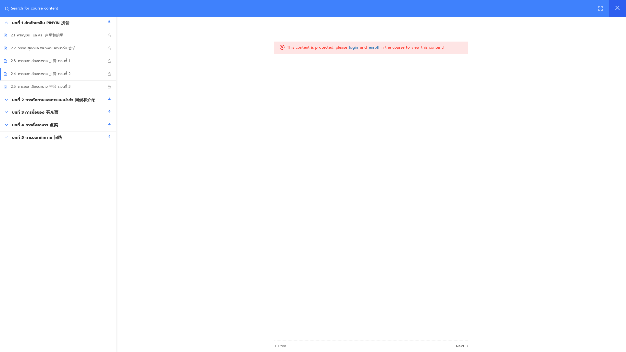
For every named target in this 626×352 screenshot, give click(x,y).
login (353, 47)
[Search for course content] (9, 8)
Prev (282, 346)
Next (460, 346)
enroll (374, 47)
